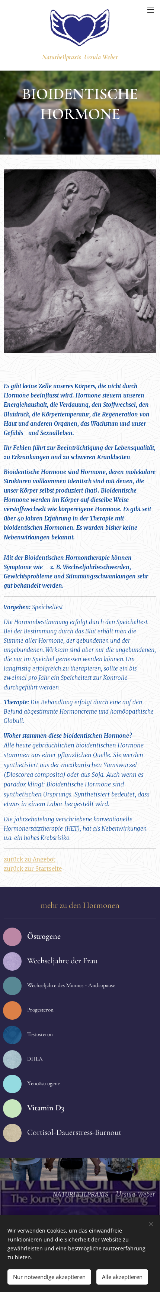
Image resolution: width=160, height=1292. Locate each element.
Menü (150, 9)
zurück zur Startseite (33, 868)
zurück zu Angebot (29, 859)
